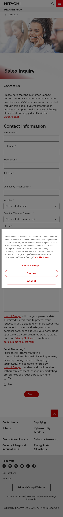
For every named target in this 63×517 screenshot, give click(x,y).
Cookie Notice (41, 257)
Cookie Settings (30, 266)
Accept (31, 281)
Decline (31, 273)
